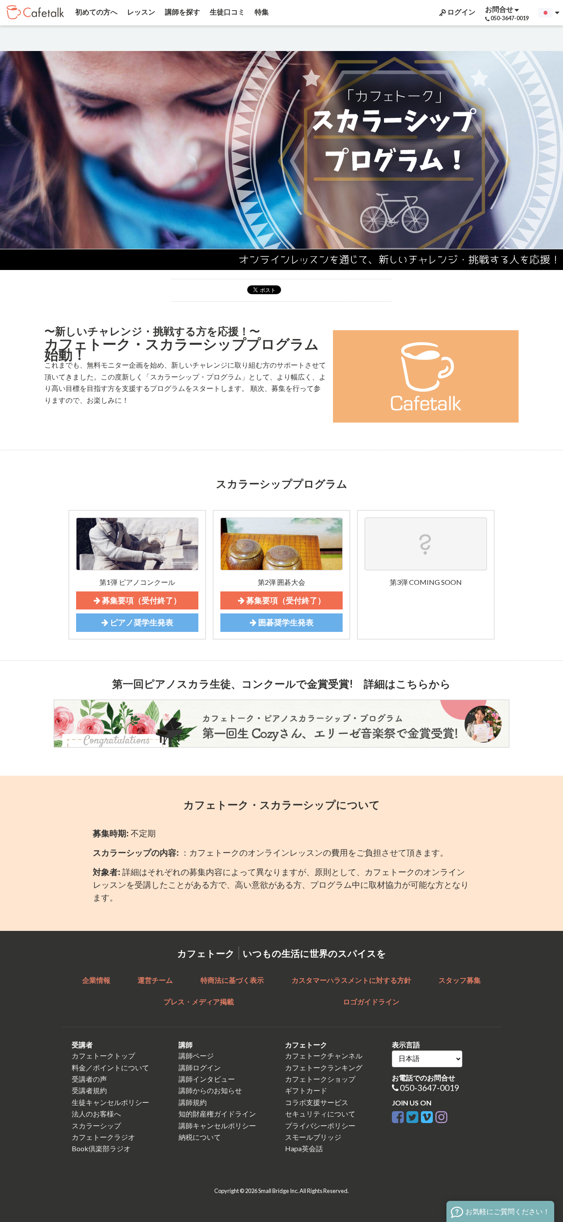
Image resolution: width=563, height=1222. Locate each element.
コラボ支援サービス (316, 1102)
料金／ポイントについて (110, 1067)
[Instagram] (441, 1116)
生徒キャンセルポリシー (110, 1102)
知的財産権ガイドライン (217, 1113)
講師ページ (196, 1055)
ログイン (460, 11)
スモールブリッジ (313, 1137)
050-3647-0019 (429, 1087)
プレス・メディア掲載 (199, 1001)
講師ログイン (200, 1067)
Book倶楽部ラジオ (101, 1148)
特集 (261, 11)
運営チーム (155, 980)
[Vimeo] (427, 1116)
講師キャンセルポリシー (217, 1125)
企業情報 (96, 980)
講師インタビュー (207, 1079)
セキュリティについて (320, 1113)
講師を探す (182, 11)
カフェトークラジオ (103, 1137)
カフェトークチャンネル (323, 1055)
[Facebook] (398, 1116)
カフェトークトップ (103, 1055)
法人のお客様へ (96, 1113)
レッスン (140, 11)
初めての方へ (95, 11)
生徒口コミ (226, 11)
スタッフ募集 (460, 980)
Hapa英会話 (304, 1148)
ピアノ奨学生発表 (140, 622)
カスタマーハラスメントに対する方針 (351, 980)
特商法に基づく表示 (232, 980)
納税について (200, 1137)
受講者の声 (89, 1079)
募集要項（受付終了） (140, 600)
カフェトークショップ (320, 1079)
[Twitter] (412, 1116)
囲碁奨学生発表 (285, 622)
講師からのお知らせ (210, 1090)
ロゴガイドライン (371, 1001)
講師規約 (193, 1102)
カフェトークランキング (323, 1067)
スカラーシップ (96, 1125)
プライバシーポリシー (320, 1125)
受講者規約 (89, 1090)
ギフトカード (306, 1090)
